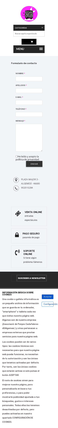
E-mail (19, 97)
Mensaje (20, 121)
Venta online (33, 212)
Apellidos (21, 85)
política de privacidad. (27, 159)
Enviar (34, 164)
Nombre (20, 73)
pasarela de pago (31, 237)
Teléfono (21, 109)
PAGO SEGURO (31, 233)
